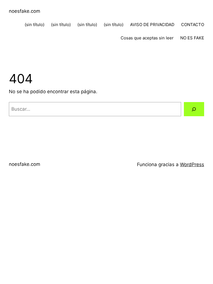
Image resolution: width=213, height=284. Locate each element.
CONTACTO (192, 24)
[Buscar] (194, 109)
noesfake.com (24, 11)
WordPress (192, 164)
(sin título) (34, 24)
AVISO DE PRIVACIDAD (152, 24)
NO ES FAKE (192, 37)
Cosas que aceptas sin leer (147, 37)
